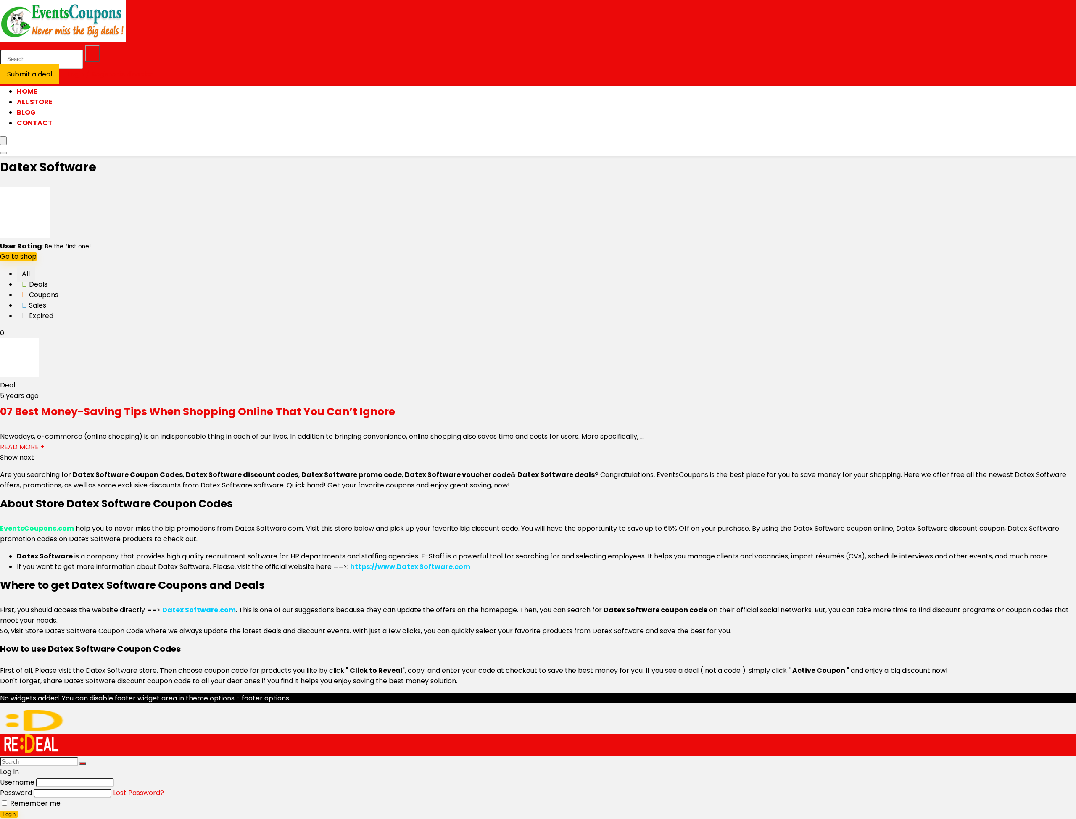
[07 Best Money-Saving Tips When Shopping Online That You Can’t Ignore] (19, 374)
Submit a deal (29, 74)
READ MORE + (22, 447)
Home (27, 91)
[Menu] (3, 140)
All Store (35, 102)
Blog (26, 112)
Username (17, 782)
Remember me (34, 803)
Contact (35, 123)
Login (9, 814)
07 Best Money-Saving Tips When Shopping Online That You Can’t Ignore (197, 411)
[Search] (92, 53)
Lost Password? (138, 793)
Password (16, 793)
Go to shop (18, 256)
